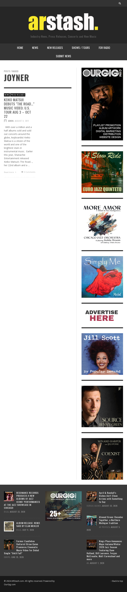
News (7, 94)
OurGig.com (10, 584)
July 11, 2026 (28, 530)
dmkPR (7, 557)
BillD (6, 511)
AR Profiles (104, 527)
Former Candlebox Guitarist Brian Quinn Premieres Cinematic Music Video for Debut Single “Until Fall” (21, 547)
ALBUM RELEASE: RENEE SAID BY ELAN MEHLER (28, 524)
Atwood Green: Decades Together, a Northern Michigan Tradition (111, 520)
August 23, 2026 (17, 511)
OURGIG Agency (94, 505)
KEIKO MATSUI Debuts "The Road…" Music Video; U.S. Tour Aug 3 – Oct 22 (19, 108)
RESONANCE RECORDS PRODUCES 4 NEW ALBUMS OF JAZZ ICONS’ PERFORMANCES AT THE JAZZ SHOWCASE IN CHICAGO (22, 500)
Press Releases (18, 94)
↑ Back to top (117, 581)
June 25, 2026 (17, 557)
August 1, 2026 (97, 563)
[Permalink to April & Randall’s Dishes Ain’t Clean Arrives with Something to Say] (92, 496)
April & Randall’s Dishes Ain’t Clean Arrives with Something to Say (111, 497)
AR (88, 563)
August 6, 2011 (22, 120)
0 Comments (29, 172)
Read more (9, 172)
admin (11, 120)
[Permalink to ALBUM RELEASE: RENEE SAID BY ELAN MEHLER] (9, 526)
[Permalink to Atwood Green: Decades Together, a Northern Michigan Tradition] (92, 520)
